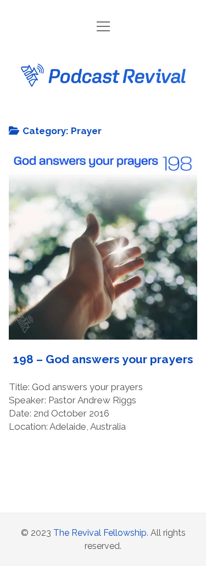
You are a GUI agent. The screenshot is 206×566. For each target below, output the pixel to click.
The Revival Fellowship (100, 533)
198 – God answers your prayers (103, 245)
